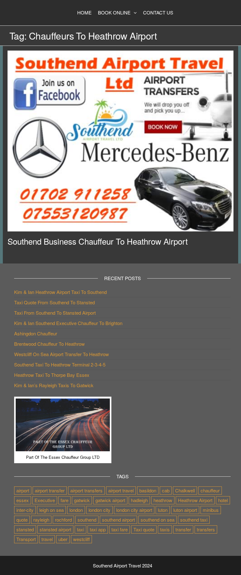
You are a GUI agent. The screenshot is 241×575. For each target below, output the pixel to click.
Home (84, 12)
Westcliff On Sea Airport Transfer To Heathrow (61, 354)
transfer (183, 529)
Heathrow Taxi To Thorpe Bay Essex (51, 375)
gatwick (82, 500)
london (76, 510)
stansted (25, 529)
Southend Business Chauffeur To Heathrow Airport (98, 241)
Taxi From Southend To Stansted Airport (55, 312)
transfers (206, 529)
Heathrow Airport (195, 500)
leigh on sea (51, 510)
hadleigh (139, 500)
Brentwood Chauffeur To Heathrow (49, 343)
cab (165, 490)
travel (47, 539)
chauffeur (210, 490)
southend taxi (193, 519)
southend (87, 519)
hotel (223, 500)
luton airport (185, 510)
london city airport (134, 510)
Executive (45, 500)
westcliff (81, 539)
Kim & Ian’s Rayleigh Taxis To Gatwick (54, 385)
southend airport (118, 519)
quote (22, 519)
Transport (26, 539)
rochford (63, 519)
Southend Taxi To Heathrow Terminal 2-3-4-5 (59, 364)
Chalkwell (185, 490)
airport (22, 490)
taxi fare (119, 529)
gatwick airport (110, 500)
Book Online (114, 12)
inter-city (25, 510)
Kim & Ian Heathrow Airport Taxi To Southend (60, 292)
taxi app (98, 529)
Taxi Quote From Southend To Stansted (54, 302)
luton (163, 510)
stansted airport (55, 529)
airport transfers (86, 490)
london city (99, 510)
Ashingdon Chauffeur (35, 333)
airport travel (121, 490)
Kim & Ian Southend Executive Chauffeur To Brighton (68, 323)
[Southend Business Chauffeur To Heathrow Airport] (120, 140)
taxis (165, 529)
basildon (147, 490)
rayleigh (41, 519)
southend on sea (157, 519)
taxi (80, 529)
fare (64, 500)
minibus (211, 510)
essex (22, 500)
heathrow (162, 500)
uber (62, 539)
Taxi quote (143, 529)
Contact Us (158, 12)
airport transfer (50, 490)
